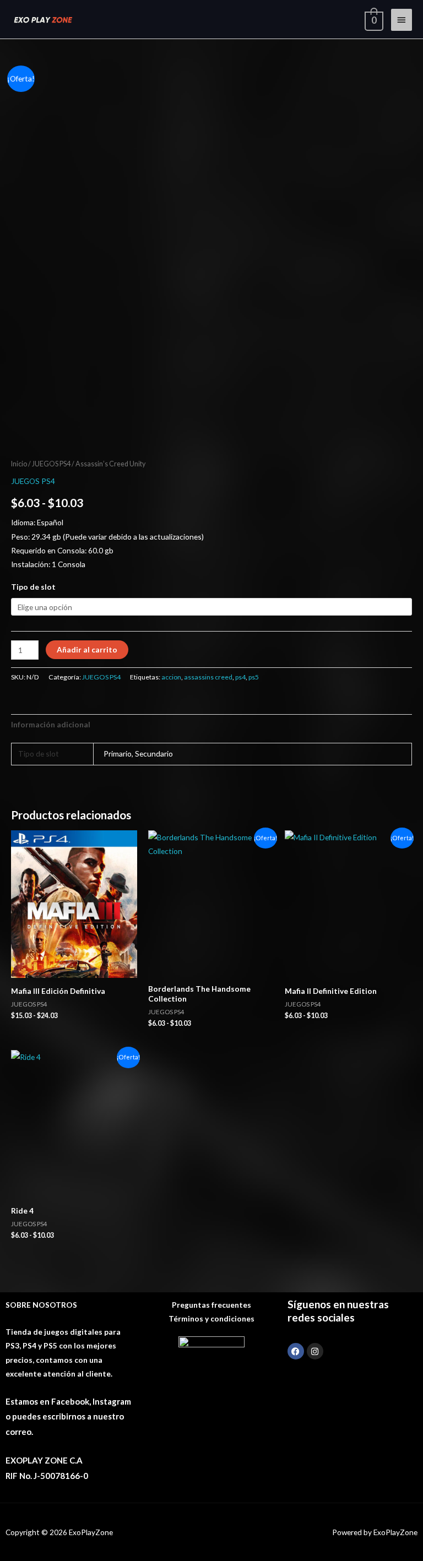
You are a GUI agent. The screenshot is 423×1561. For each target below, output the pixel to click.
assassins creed (208, 677)
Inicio (19, 464)
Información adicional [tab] (50, 724)
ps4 (240, 677)
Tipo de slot (33, 586)
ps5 (253, 677)
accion (171, 677)
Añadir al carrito (87, 649)
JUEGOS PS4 (51, 464)
